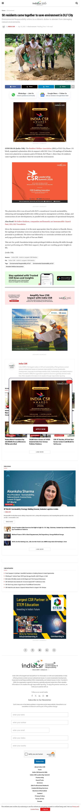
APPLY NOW (40, 429)
